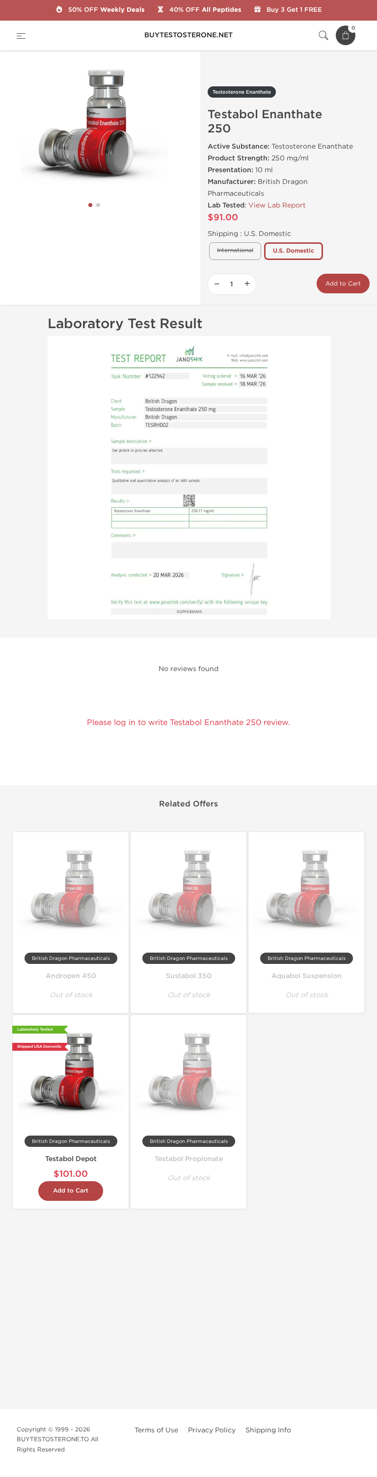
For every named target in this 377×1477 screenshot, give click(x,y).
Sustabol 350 (189, 976)
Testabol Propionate (189, 1159)
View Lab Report (277, 205)
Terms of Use (156, 1430)
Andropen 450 (71, 976)
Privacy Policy (212, 1430)
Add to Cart (343, 283)
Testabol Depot (71, 1159)
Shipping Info (268, 1430)
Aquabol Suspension (306, 976)
